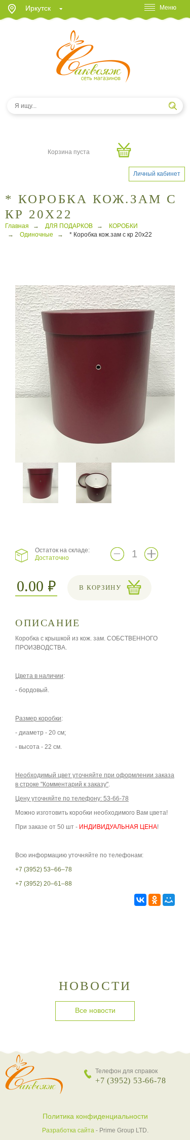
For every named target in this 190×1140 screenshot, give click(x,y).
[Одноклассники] (154, 900)
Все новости (95, 1010)
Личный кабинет (156, 173)
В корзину (100, 587)
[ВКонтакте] (140, 900)
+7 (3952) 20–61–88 (43, 883)
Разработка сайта (68, 1130)
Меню (168, 7)
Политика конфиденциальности (95, 1116)
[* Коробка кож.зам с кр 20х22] (98, 373)
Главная (17, 226)
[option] (95, 374)
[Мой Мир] (169, 900)
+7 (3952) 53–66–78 (43, 869)
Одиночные (36, 234)
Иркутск (38, 8)
